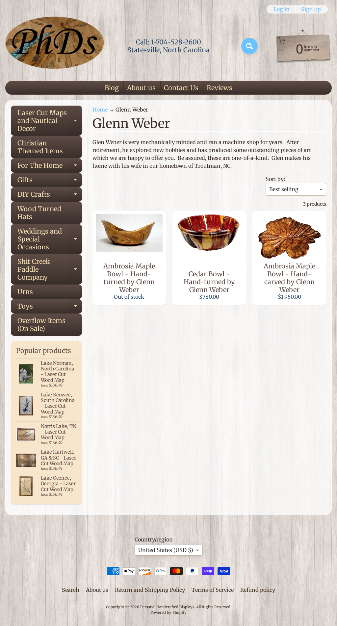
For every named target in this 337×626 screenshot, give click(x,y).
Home (100, 109)
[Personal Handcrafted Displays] (54, 46)
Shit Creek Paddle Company (49, 269)
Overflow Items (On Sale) (41, 324)
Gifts (49, 181)
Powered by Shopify (168, 612)
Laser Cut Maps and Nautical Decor (49, 121)
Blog (112, 88)
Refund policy (257, 590)
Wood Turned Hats (39, 213)
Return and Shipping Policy (150, 590)
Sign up (311, 9)
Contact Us (181, 88)
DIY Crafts (49, 196)
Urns (25, 292)
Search (70, 590)
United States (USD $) (165, 550)
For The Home (49, 167)
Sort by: (275, 179)
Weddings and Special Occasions (49, 239)
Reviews (219, 88)
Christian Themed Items (40, 147)
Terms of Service (213, 590)
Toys (49, 307)
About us (141, 88)
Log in (281, 9)
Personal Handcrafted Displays (167, 607)
